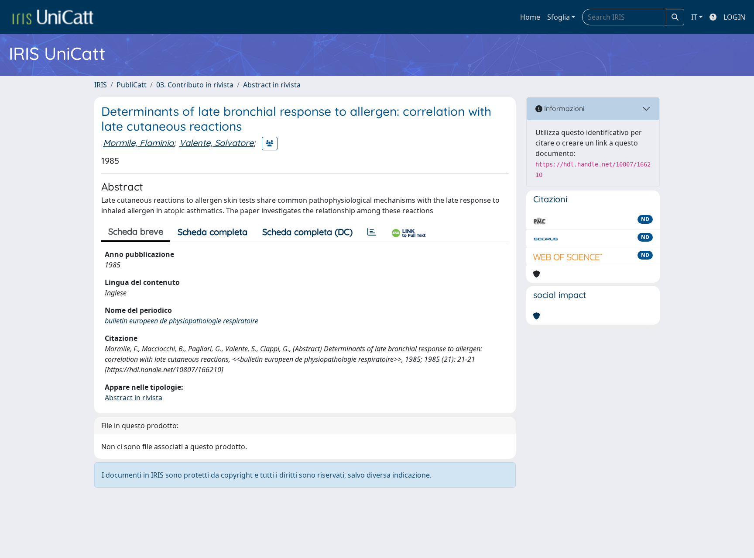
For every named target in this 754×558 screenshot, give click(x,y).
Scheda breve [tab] (135, 231)
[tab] (372, 232)
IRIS (100, 85)
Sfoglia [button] (558, 17)
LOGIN (734, 17)
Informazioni (563, 108)
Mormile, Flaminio (138, 142)
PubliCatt (132, 85)
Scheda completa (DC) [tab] (307, 231)
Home (530, 17)
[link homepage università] (52, 17)
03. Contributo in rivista (194, 85)
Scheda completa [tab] (212, 231)
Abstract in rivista (272, 85)
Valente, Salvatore (216, 142)
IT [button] (694, 17)
